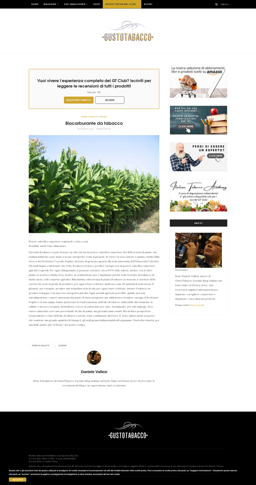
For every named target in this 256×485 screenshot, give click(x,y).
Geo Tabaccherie (75, 4)
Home (34, 4)
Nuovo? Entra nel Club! (121, 4)
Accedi (148, 4)
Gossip (103, 117)
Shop (96, 4)
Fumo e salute (89, 117)
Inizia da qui (197, 305)
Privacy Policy (36, 461)
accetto (18, 479)
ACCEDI (109, 99)
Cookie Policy (51, 461)
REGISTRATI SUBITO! (78, 99)
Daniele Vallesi (103, 129)
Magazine (50, 4)
